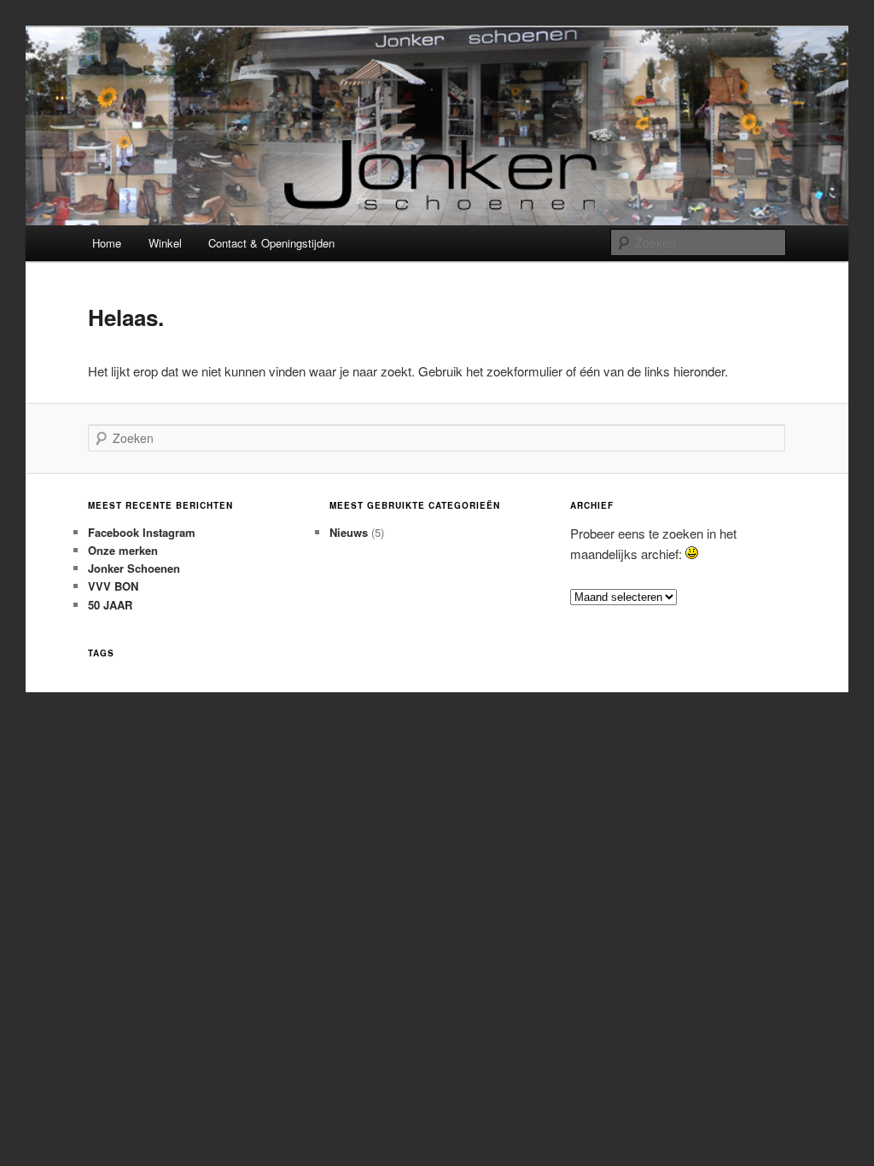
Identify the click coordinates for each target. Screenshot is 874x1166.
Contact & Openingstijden (271, 243)
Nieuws (348, 532)
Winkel (165, 243)
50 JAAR (110, 605)
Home (106, 243)
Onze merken (123, 550)
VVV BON (113, 586)
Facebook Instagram (141, 532)
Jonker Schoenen (134, 568)
